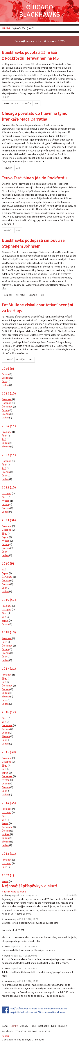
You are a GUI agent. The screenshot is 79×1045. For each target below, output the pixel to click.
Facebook (7, 1031)
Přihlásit (6, 28)
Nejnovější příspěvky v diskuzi (29, 886)
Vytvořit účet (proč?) (23, 28)
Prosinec (7, 399)
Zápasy (24, 1025)
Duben (5, 374)
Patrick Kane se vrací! (14, 891)
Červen (6, 580)
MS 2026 (32, 1031)
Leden (5, 385)
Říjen (4, 435)
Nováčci (26, 103)
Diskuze (62, 1025)
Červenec (7, 406)
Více (7, 97)
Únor (4, 381)
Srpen (5, 537)
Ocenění (8, 359)
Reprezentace (11, 103)
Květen (6, 500)
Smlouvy (20, 295)
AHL (36, 103)
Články (14, 1025)
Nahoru (6, 1036)
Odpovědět (71, 895)
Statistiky (43, 1025)
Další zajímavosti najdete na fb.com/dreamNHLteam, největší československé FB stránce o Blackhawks (38, 1010)
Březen (6, 377)
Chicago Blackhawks (39, 11)
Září (4, 439)
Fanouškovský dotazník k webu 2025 (39, 41)
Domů (5, 1025)
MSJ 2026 (45, 1031)
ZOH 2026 (20, 1031)
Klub (53, 1025)
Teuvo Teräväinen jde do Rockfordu (34, 178)
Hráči (33, 1025)
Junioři (8, 295)
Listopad (6, 403)
